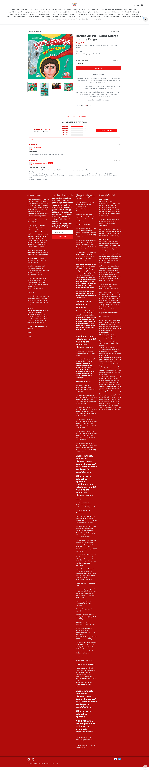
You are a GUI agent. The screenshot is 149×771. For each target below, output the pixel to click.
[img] (33, 145)
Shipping (87, 54)
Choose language (82, 60)
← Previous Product (34, 31)
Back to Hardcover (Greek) (75, 117)
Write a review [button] (106, 130)
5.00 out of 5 (47, 129)
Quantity (116, 60)
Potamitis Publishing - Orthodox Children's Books (45, 763)
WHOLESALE (90, 520)
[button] (80, 43)
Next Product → (116, 31)
